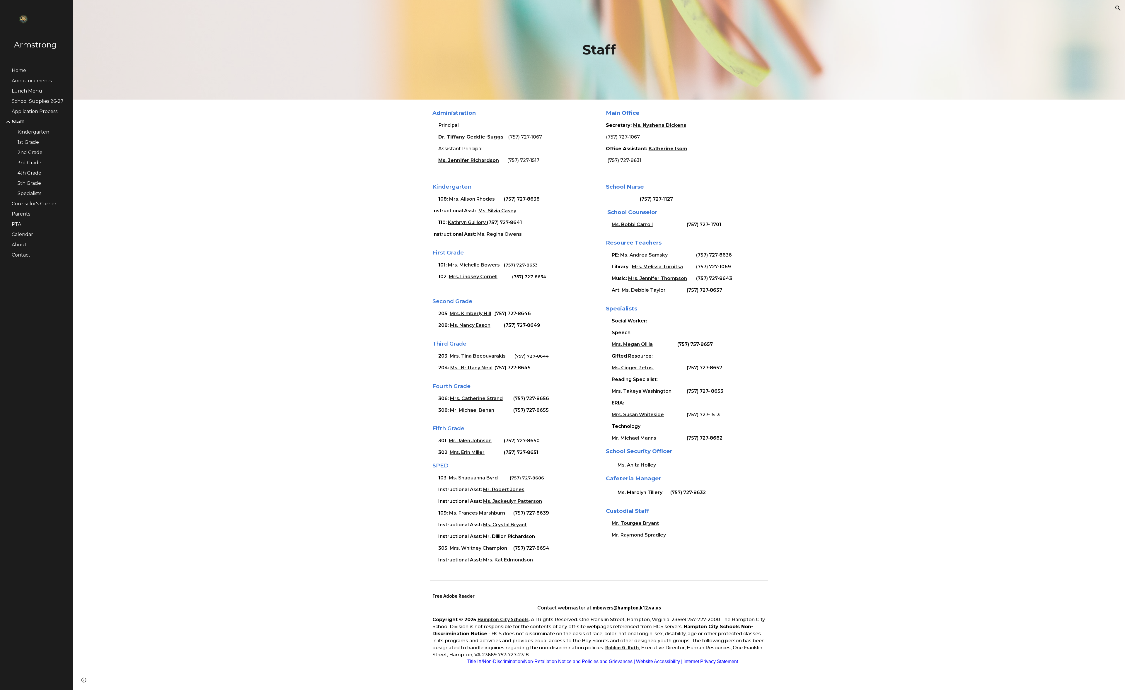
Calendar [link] (22, 234)
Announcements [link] (32, 80)
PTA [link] (16, 224)
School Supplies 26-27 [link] (38, 101)
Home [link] (19, 70)
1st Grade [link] (28, 142)
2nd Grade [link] (30, 152)
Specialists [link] (29, 193)
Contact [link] (21, 255)
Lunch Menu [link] (27, 91)
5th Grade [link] (29, 183)
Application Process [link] (34, 111)
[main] (599, 50)
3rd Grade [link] (29, 162)
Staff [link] (18, 121)
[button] (1118, 8)
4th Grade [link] (29, 173)
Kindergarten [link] (33, 132)
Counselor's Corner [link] (34, 203)
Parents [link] (21, 214)
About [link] (19, 244)
